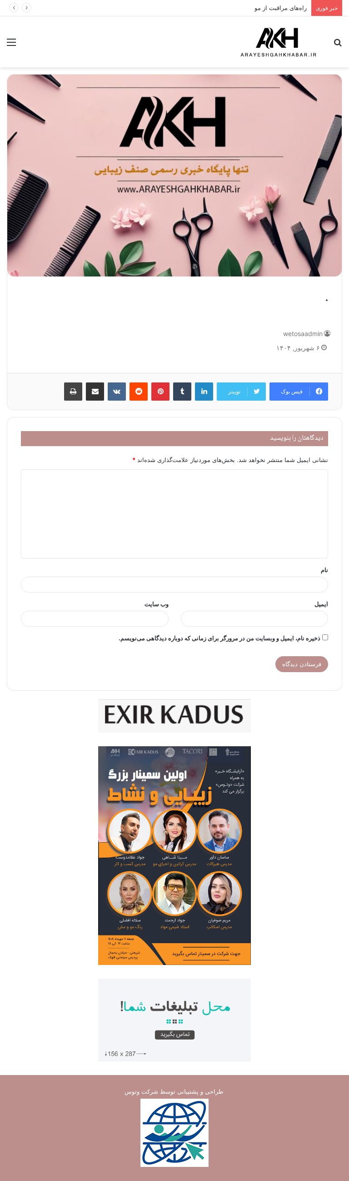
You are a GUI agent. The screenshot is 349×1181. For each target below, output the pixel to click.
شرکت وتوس (141, 1091)
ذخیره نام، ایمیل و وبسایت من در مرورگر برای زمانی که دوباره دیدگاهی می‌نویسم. (219, 638)
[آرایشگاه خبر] (278, 42)
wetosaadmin (303, 333)
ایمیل (321, 604)
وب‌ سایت (157, 604)
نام (324, 569)
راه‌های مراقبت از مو (280, 7)
